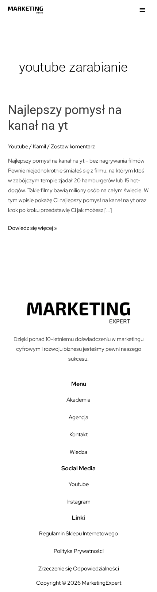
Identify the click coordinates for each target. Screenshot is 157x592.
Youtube (18, 146)
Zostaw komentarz (73, 146)
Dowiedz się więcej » (32, 227)
